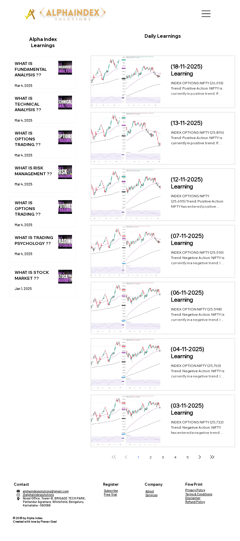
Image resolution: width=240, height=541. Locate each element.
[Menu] (206, 13)
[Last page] (212, 457)
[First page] (114, 457)
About (149, 491)
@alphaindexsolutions (38, 495)
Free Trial (110, 494)
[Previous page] (126, 457)
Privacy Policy (195, 490)
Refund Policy (195, 502)
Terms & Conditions (198, 494)
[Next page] (200, 457)
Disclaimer (192, 498)
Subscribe (111, 490)
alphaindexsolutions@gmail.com (46, 491)
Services (151, 495)
